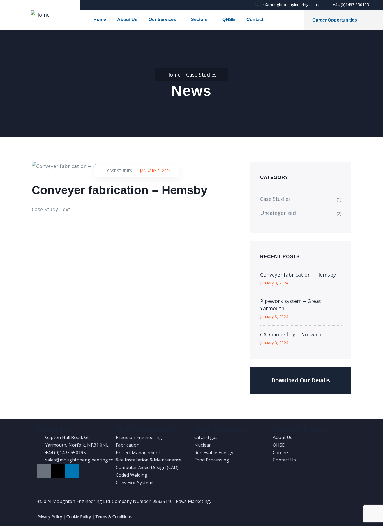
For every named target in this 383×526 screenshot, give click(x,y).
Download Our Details (300, 380)
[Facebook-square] (44, 471)
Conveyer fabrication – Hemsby (298, 274)
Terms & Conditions (113, 516)
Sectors (199, 19)
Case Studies (201, 74)
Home (99, 19)
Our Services (162, 19)
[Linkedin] (72, 471)
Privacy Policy (49, 516)
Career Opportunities (334, 20)
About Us (127, 19)
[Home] (40, 14)
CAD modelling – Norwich (290, 334)
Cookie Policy (78, 516)
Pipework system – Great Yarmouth (290, 305)
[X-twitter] (58, 471)
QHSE (228, 19)
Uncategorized (278, 213)
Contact (254, 19)
